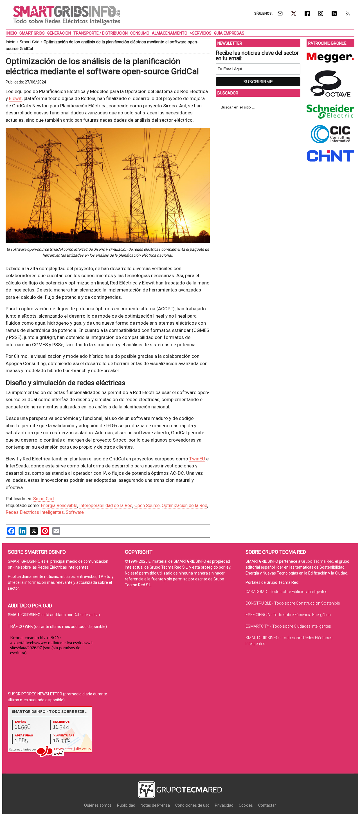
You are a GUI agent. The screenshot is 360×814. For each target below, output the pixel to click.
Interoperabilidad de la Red (105, 505)
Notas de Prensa (155, 805)
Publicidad (126, 805)
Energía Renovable (59, 505)
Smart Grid (29, 41)
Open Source (147, 505)
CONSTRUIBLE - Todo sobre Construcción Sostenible (293, 603)
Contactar (267, 805)
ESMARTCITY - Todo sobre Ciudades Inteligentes (288, 626)
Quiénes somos (98, 805)
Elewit (15, 98)
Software (75, 512)
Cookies (246, 805)
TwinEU (197, 459)
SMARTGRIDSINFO (67, 15)
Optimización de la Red (184, 505)
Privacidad (224, 805)
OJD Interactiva (86, 614)
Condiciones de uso (192, 805)
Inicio (10, 41)
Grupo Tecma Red (317, 561)
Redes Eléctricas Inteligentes (35, 512)
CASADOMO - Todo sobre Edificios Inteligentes (286, 591)
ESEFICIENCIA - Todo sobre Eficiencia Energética (288, 614)
